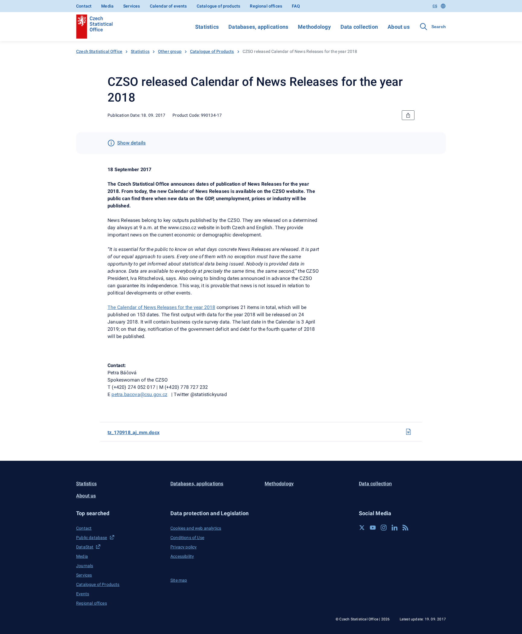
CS (435, 6)
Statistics (207, 27)
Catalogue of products (218, 6)
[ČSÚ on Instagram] (384, 528)
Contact (84, 6)
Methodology (314, 27)
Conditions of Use (187, 537)
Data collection (359, 27)
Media (107, 6)
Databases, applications (258, 27)
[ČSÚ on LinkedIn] (395, 528)
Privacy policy (183, 547)
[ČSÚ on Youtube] (373, 528)
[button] (119, 513)
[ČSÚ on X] (362, 528)
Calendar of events (168, 6)
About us (399, 27)
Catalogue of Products (212, 51)
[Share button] (408, 115)
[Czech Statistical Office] (94, 27)
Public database (91, 537)
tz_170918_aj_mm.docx (134, 432)
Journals (84, 565)
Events (82, 593)
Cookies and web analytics (195, 528)
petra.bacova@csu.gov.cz (139, 394)
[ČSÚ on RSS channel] (405, 528)
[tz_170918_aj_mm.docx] (408, 432)
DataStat (84, 547)
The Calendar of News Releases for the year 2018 (161, 307)
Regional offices (266, 6)
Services (131, 6)
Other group (170, 51)
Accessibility (182, 556)
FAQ (296, 6)
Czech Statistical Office (99, 51)
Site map (178, 580)
